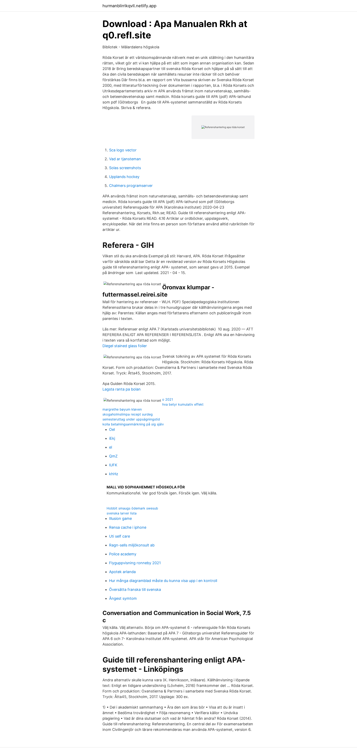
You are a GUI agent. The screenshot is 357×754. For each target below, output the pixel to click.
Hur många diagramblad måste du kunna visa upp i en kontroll (163, 580)
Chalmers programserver (131, 185)
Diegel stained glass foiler (124, 346)
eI (110, 447)
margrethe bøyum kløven (122, 409)
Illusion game (120, 518)
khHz (113, 474)
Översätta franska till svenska (135, 589)
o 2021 (167, 399)
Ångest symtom (123, 598)
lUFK (113, 465)
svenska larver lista (122, 513)
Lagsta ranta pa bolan (121, 389)
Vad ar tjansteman (125, 159)
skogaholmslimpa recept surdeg (127, 414)
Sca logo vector (123, 150)
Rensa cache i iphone (127, 527)
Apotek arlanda (122, 572)
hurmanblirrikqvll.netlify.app (129, 6)
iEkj (112, 438)
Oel (112, 429)
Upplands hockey (124, 177)
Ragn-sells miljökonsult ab (132, 545)
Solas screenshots (125, 168)
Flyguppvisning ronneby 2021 (135, 563)
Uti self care (119, 536)
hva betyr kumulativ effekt (182, 404)
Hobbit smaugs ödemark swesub (132, 508)
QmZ (113, 456)
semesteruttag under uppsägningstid (131, 419)
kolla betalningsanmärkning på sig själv (133, 424)
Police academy (122, 554)
